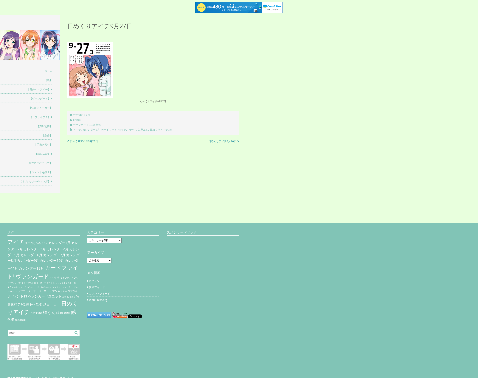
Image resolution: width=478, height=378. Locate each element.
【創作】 (47, 135)
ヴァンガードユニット (45, 296)
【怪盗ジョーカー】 (40, 107)
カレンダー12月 (31, 268)
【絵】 (48, 80)
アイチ (77, 129)
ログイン (94, 281)
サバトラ (15, 282)
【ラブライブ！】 (40, 117)
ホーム (48, 71)
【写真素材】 (42, 154)
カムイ (44, 243)
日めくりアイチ (159, 129)
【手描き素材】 (43, 144)
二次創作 (95, 124)
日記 (33, 313)
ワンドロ (20, 296)
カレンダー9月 (91, 129)
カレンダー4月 (57, 249)
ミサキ (64, 291)
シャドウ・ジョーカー (62, 287)
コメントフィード (99, 293)
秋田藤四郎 (65, 313)
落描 (11, 319)
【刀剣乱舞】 (44, 126)
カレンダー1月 (59, 242)
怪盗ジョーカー (48, 304)
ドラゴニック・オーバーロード (33, 291)
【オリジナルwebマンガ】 (34, 181)
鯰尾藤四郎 (21, 319)
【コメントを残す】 (40, 172)
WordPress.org (98, 300)
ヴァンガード (81, 124)
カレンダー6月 (31, 255)
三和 (64, 296)
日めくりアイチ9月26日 (222, 141)
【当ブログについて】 (39, 163)
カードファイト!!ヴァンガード (118, 129)
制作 (32, 304)
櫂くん (49, 312)
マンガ (56, 291)
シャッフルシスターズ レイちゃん (34, 287)
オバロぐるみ (33, 243)
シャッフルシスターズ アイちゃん (38, 282)
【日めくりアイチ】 (38, 89)
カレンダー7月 (54, 254)
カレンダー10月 (52, 260)
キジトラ (55, 277)
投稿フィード (97, 287)
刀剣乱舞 (23, 304)
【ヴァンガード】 (40, 98)
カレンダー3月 (35, 249)
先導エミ (143, 129)
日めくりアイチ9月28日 (84, 141)
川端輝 (77, 120)
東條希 (38, 313)
